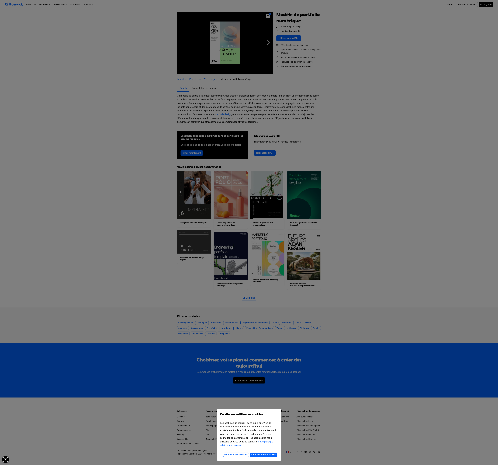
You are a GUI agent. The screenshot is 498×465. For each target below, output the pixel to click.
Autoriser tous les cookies (263, 454)
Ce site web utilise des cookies (241, 414)
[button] (5, 459)
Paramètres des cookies (235, 454)
